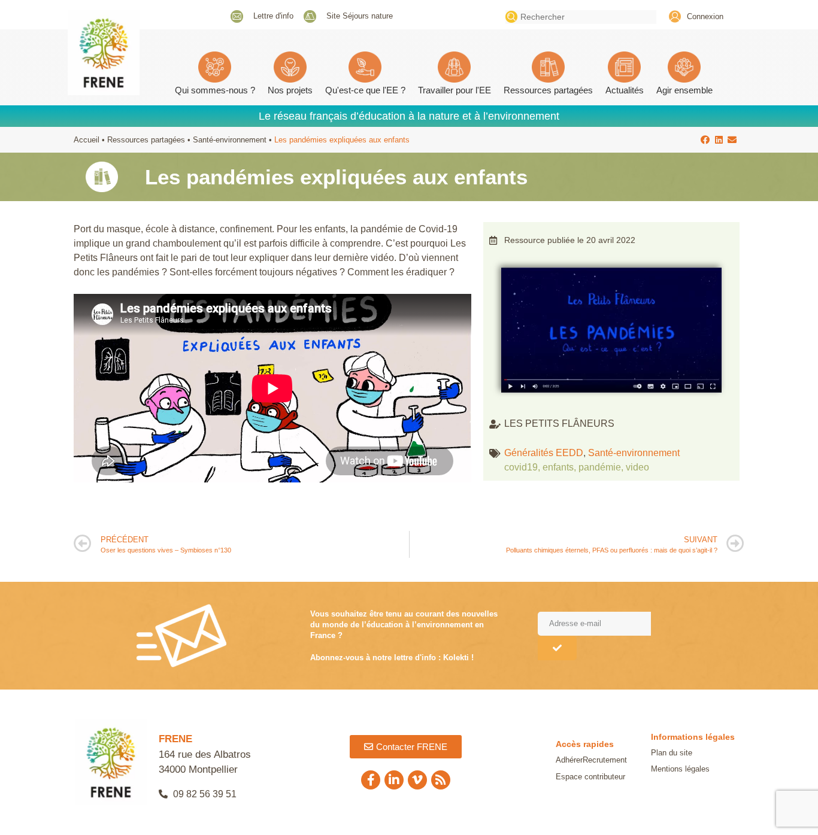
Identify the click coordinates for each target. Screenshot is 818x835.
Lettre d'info (273, 15)
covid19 (521, 467)
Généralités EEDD (543, 453)
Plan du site (671, 752)
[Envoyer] (557, 648)
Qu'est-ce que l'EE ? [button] (365, 90)
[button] (706, 140)
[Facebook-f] (370, 780)
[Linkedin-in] (394, 780)
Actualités (624, 90)
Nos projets (290, 90)
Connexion (705, 16)
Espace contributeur (590, 776)
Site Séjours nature (359, 15)
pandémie (599, 467)
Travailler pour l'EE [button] (454, 90)
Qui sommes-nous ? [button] (215, 90)
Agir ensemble (684, 90)
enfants (558, 467)
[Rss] (440, 780)
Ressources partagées (548, 90)
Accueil (86, 139)
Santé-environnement (229, 139)
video (637, 467)
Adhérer (569, 759)
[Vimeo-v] (417, 780)
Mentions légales (680, 768)
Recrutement (605, 759)
